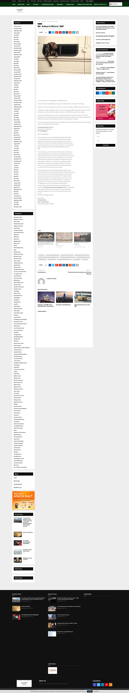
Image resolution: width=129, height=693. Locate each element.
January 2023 (17, 46)
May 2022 (16, 63)
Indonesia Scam (18, 349)
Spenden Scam (17, 434)
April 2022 (16, 65)
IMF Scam (40, 23)
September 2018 (18, 141)
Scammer (16, 415)
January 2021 (17, 98)
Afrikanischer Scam (18, 223)
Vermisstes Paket (18, 462)
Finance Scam (17, 317)
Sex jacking (16, 421)
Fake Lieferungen (18, 308)
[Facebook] (94, 684)
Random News (17, 397)
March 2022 (16, 67)
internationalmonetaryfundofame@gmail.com (48, 257)
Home (28, 1)
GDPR (28, 4)
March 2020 (16, 119)
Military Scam (17, 378)
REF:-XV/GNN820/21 (43, 131)
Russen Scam (17, 410)
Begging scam (17, 241)
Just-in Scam (17, 360)
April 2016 (16, 178)
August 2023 (17, 33)
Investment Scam (18, 356)
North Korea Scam (18, 389)
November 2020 (18, 102)
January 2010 (17, 196)
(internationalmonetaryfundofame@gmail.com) (54, 187)
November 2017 (18, 161)
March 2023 (16, 41)
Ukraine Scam (17, 449)
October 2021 (17, 78)
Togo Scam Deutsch (19, 441)
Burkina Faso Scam (18, 254)
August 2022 (17, 56)
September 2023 (18, 30)
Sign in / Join (22, 1)
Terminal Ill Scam (18, 436)
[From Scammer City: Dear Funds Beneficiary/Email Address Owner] (46, 237)
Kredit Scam (17, 365)
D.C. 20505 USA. (41, 255)
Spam (15, 430)
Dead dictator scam (18, 282)
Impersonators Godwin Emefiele (22, 347)
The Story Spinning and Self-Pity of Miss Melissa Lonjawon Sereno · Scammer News (104, 79)
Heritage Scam (17, 334)
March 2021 (16, 93)
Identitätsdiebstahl (18, 336)
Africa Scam (17, 221)
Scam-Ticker (33, 1)
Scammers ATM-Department (27, 550)
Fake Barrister (17, 302)
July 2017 (16, 165)
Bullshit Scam (17, 252)
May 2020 (16, 115)
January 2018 (17, 156)
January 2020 (17, 122)
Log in (15, 477)
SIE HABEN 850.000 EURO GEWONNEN (26, 542)
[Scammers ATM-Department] (18, 551)
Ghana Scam (17, 326)
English (114, 4)
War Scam (16, 465)
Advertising (21, 4)
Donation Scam (17, 289)
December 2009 (17, 198)
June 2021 (16, 87)
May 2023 (16, 37)
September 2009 (18, 200)
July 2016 (16, 174)
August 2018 (17, 143)
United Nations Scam (19, 458)
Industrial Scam (18, 352)
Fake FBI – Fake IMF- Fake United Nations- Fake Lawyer (46, 305)
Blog (15, 250)
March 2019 (16, 135)
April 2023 (16, 39)
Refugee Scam (17, 399)
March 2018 (16, 154)
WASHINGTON (84, 259)
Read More (96, 691)
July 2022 (16, 59)
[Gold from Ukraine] (18, 534)
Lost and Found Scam (19, 369)
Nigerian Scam (17, 386)
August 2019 (17, 128)
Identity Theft (17, 339)
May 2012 (16, 191)
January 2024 (17, 26)
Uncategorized (17, 456)
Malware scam (17, 376)
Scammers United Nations (63, 304)
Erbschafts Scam (18, 295)
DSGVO (81, 1)
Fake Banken (56, 1)
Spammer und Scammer (20, 432)
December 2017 (17, 159)
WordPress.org (18, 487)
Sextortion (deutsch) (19, 423)
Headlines (16, 332)
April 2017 (16, 172)
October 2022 (17, 52)
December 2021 (17, 74)
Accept (89, 691)
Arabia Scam (17, 228)
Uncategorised (17, 454)
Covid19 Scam (17, 276)
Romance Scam (18, 406)
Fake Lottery (17, 310)
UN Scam (16, 452)
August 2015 (17, 187)
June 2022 (16, 61)
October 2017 (17, 163)
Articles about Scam (19, 232)
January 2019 (17, 137)
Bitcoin (15, 245)
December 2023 (17, 28)
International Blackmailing (20, 354)
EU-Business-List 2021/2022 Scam (65, 631)
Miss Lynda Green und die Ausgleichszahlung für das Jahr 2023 (105, 63)
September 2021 (18, 80)
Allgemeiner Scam (18, 226)
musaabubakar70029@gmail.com (64, 259)
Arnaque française (18, 230)
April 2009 (16, 204)
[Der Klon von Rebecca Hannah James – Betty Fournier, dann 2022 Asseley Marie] (52, 600)
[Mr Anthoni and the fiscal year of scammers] (82, 237)
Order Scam (17, 391)
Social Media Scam (18, 426)
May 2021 (16, 89)
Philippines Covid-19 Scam (102, 43)
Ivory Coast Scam (18, 358)
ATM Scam (16, 236)
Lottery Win (16, 373)
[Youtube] (106, 684)
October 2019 (17, 124)
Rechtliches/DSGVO (75, 1)
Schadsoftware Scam (19, 419)
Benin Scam (17, 243)
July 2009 (16, 202)
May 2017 (16, 169)
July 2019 (16, 130)
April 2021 (16, 91)
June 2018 (16, 148)
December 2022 (17, 48)
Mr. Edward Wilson (42, 259)
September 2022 (18, 54)
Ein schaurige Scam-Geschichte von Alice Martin (69, 606)
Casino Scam (17, 260)
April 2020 (16, 117)
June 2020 (16, 113)
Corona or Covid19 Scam (20, 271)
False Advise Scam (18, 313)
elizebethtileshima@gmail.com (52, 255)
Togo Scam (16, 439)
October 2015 (17, 185)
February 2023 (17, 43)
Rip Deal (16, 404)
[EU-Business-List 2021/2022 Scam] (52, 633)
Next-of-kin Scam (18, 382)
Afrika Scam (39, 1)
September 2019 (18, 126)
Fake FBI (16, 304)
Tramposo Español (18, 443)
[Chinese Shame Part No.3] (52, 617)
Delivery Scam (17, 284)
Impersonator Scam (19, 343)
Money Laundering (18, 380)
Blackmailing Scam (18, 247)
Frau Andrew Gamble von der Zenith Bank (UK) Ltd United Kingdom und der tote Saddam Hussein (27, 522)
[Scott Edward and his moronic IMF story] (64, 237)
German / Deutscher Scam (84, 4)
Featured (35, 4)
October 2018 (17, 139)
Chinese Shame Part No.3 (63, 614)
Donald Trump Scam (19, 286)
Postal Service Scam (19, 395)
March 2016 (16, 180)
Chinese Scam (17, 267)
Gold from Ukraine (28, 532)
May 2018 (16, 150)
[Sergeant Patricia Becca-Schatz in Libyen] (52, 625)
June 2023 (16, 35)
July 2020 (16, 111)
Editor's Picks (17, 293)
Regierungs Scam (18, 402)
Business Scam (17, 256)
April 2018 (16, 152)
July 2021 (16, 85)
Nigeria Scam (70, 4)
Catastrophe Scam (18, 263)
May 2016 (16, 176)
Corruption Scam (18, 273)
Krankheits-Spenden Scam (20, 362)
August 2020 (17, 109)
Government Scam (18, 330)
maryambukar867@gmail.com (83, 257)
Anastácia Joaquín (100, 72)
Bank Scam (16, 239)
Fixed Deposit (42, 272)
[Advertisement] (64, 89)
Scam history (17, 413)
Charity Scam (17, 265)
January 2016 (17, 183)
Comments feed (18, 484)
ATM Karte (16, 234)
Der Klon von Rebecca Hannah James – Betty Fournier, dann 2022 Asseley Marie (68, 598)
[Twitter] (98, 684)
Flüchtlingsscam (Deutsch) (20, 319)
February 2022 (17, 70)
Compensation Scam (47, 4)
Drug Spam (16, 291)
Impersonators (17, 345)
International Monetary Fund (45, 127)
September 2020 (18, 106)
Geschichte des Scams (65, 1)
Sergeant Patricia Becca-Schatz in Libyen (67, 623)
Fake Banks (60, 4)
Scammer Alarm (18, 417)
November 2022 (18, 50)
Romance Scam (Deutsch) (20, 408)
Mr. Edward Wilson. (52, 259)
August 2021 (17, 83)
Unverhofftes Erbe (18, 460)
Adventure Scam (18, 217)
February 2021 (17, 96)
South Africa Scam (18, 428)
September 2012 (18, 189)
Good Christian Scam (19, 328)
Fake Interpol (17, 306)
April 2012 (16, 193)
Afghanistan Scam (18, 219)
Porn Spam (16, 393)
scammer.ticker (42, 28)
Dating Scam (17, 280)
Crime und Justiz (18, 278)
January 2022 (17, 72)
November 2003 (18, 206)
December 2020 (17, 100)
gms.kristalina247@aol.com (67, 255)
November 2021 (18, 76)
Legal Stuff (16, 367)
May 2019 (16, 133)
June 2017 (16, 167)
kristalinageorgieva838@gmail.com (67, 257)
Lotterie (15, 371)
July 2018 (16, 146)
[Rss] (110, 684)
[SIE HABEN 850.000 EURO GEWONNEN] (18, 543)
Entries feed (17, 481)
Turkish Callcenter (18, 445)
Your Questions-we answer (20, 467)
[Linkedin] (102, 684)
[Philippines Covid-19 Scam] (18, 560)
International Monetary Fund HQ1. (82, 255)
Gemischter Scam (18, 321)
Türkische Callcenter (48, 1)
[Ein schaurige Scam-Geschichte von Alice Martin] (52, 608)
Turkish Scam (17, 447)
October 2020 (17, 104)
